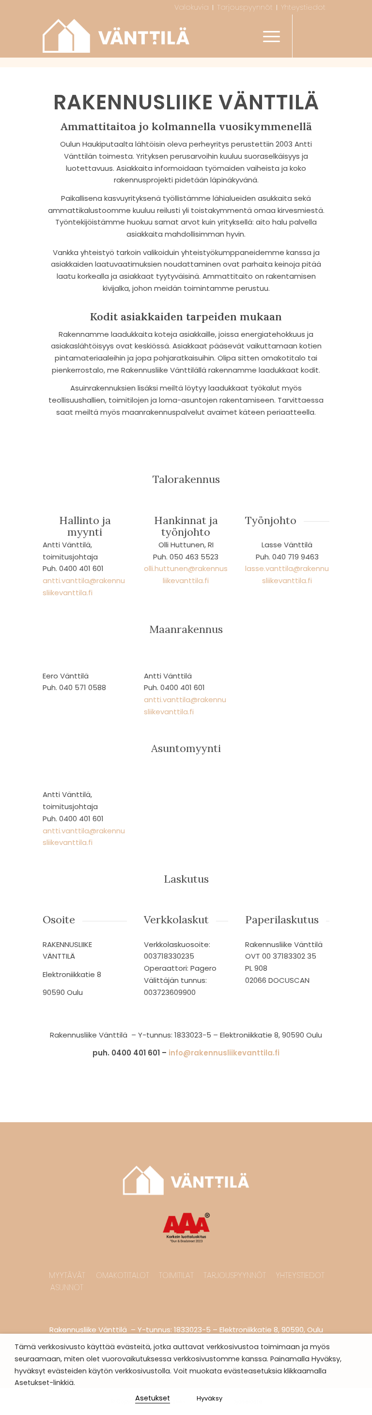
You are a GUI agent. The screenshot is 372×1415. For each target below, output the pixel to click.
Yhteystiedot (300, 1275)
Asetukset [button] (152, 1398)
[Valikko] (266, 36)
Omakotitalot (122, 1275)
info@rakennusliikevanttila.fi (224, 1053)
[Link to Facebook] (307, 36)
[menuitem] (191, 7)
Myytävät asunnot (67, 1281)
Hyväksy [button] (209, 1398)
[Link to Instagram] (322, 36)
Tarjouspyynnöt (234, 1275)
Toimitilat (176, 1275)
